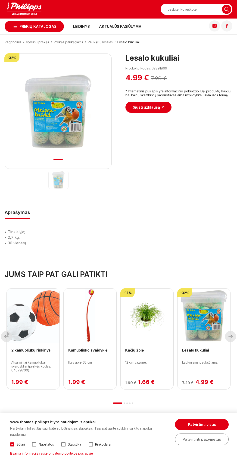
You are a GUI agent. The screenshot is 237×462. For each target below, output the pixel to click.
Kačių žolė (134, 350)
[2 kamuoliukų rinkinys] (33, 316)
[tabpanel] (58, 111)
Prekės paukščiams (68, 42)
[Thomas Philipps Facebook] (226, 30)
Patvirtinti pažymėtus (202, 439)
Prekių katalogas (37, 26)
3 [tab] (127, 403)
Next (230, 336)
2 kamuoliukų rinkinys (31, 350)
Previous (6, 336)
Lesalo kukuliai (128, 42)
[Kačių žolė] (147, 316)
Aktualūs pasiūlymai (120, 26)
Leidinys (81, 26)
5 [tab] (132, 403)
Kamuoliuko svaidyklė (87, 350)
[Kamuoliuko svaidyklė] (90, 316)
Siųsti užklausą (146, 107)
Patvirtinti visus (202, 424)
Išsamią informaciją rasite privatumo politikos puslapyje (51, 453)
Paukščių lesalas (100, 42)
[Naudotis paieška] (226, 9)
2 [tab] (124, 403)
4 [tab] (130, 403)
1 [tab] (58, 159)
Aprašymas (17, 212)
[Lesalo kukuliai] (58, 180)
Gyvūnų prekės (37, 42)
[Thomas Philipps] (24, 9)
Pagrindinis (13, 42)
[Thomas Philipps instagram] (214, 30)
